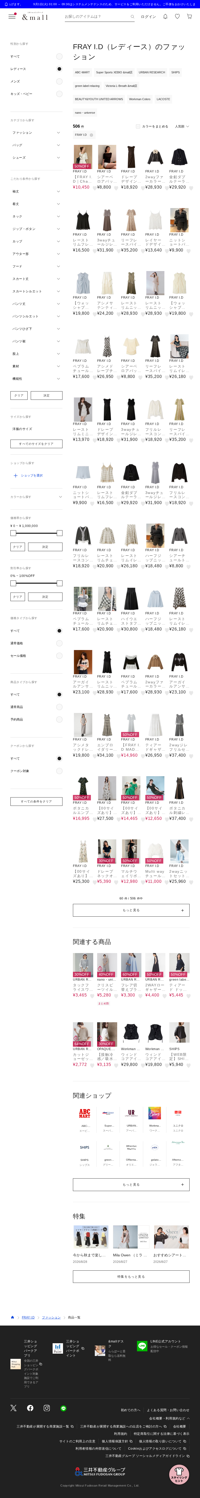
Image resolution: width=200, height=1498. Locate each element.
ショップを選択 (32, 475)
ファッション (51, 1317)
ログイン (148, 16)
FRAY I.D (28, 1317)
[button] (36, 56)
